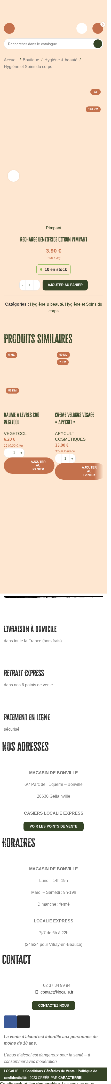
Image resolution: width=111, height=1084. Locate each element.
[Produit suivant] (19, 78)
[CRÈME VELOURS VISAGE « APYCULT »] (79, 374)
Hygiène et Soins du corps (28, 66)
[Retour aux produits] (13, 78)
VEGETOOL (15, 433)
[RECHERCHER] (97, 43)
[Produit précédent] (7, 78)
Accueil (11, 60)
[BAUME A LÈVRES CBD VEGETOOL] (28, 374)
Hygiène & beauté (60, 60)
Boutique (31, 60)
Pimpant (53, 228)
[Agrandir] (13, 176)
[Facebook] (10, 1021)
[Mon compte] (82, 28)
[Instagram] (23, 1021)
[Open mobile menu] (9, 28)
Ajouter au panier (65, 285)
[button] (29, 465)
